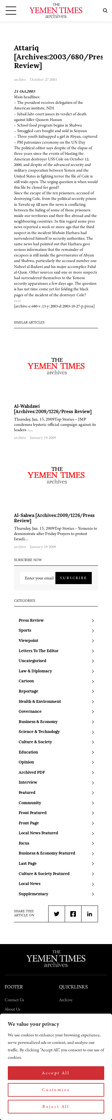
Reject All (56, 1106)
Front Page (29, 823)
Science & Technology (39, 732)
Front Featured (33, 813)
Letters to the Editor (38, 651)
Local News (29, 884)
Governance (30, 712)
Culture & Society (35, 742)
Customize (56, 1090)
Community (30, 803)
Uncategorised (32, 661)
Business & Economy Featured (47, 853)
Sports (25, 631)
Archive (65, 1000)
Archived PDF (32, 773)
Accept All (56, 1073)
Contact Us (14, 1000)
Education (28, 752)
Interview (28, 783)
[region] (56, 1067)
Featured (27, 793)
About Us (12, 1009)
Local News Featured (38, 833)
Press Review (31, 621)
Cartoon (26, 681)
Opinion (26, 762)
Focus (24, 843)
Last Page (28, 864)
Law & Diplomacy (35, 671)
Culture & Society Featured (44, 874)
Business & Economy (38, 722)
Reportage (28, 691)
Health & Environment (40, 702)
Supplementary (33, 894)
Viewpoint (28, 641)
